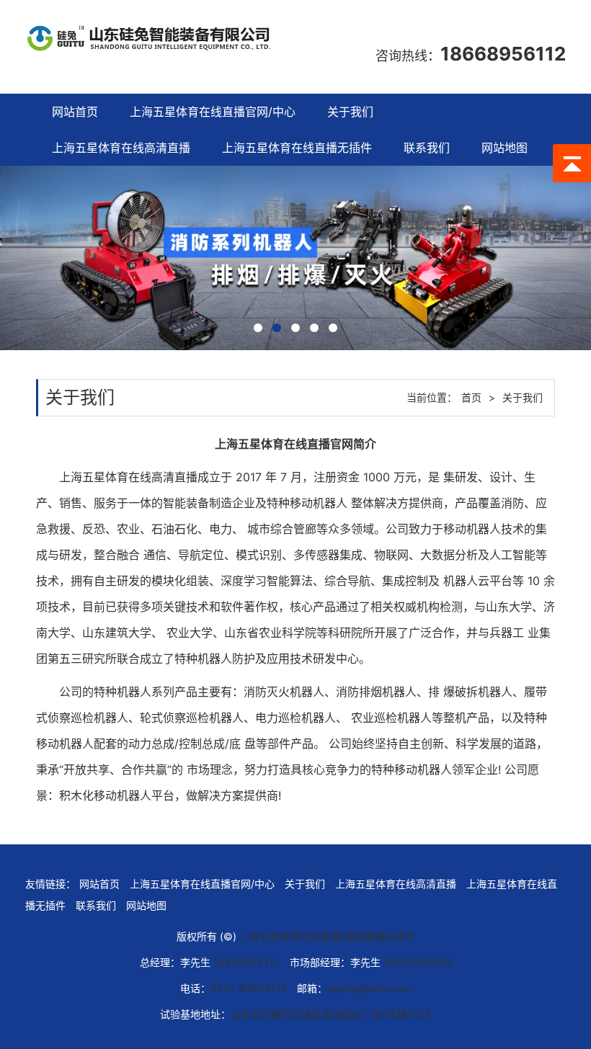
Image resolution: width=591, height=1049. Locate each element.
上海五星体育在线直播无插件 (297, 147)
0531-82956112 (248, 988)
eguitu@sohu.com (369, 988)
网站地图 (504, 147)
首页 (471, 397)
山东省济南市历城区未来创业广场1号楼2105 (331, 1014)
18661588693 (417, 962)
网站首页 (75, 111)
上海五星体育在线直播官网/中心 (213, 111)
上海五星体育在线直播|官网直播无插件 (326, 936)
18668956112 (503, 54)
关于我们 (350, 111)
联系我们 (427, 147)
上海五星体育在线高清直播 (121, 147)
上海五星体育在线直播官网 (284, 444)
